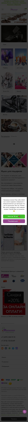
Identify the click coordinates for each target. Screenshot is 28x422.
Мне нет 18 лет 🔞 (14, 216)
